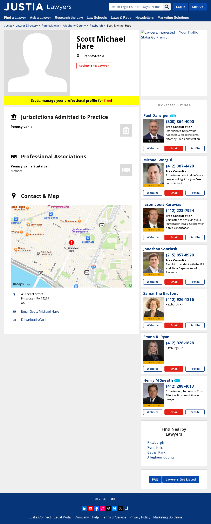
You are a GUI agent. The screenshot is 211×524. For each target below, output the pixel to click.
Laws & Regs (121, 17)
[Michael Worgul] (153, 173)
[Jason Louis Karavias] (153, 218)
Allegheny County (74, 25)
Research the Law (69, 17)
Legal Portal (63, 517)
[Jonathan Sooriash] (153, 262)
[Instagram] (102, 508)
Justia (8, 25)
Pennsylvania (50, 25)
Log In (180, 6)
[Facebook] (96, 508)
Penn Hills (155, 447)
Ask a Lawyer (41, 17)
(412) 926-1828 (180, 343)
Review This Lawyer (94, 65)
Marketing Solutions (173, 17)
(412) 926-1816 (180, 299)
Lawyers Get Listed (181, 479)
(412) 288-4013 (180, 386)
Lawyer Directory (27, 25)
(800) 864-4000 (180, 121)
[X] (120, 508)
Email (174, 148)
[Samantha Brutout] (153, 307)
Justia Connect (40, 517)
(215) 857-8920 (180, 255)
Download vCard (33, 319)
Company (82, 517)
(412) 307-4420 (180, 166)
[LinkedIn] (84, 508)
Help (95, 517)
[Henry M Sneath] (153, 393)
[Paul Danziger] (153, 129)
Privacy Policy (139, 517)
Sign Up (197, 6)
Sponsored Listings (174, 105)
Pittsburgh (96, 25)
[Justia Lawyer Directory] (23, 7)
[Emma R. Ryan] (153, 350)
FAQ (155, 479)
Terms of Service (114, 517)
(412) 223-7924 (180, 210)
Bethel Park (156, 452)
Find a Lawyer (15, 17)
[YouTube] (90, 508)
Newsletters (144, 17)
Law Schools (97, 17)
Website (152, 148)
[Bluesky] (114, 508)
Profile (195, 148)
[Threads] (108, 508)
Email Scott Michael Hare (40, 311)
